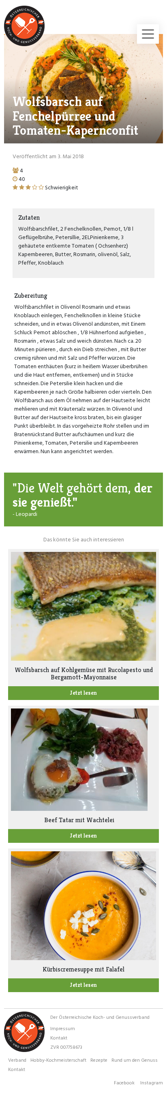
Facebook (124, 1082)
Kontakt (58, 1037)
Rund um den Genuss (134, 1059)
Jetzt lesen (83, 692)
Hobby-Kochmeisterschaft (58, 1059)
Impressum (62, 1028)
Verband (17, 1059)
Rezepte (98, 1059)
